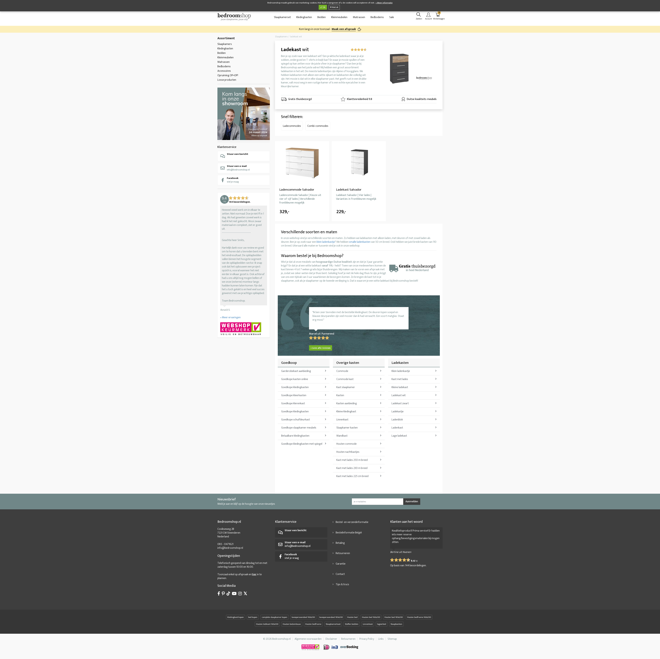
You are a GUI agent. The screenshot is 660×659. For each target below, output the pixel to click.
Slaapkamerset (282, 17)
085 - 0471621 (225, 544)
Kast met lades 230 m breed (351, 468)
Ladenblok (397, 419)
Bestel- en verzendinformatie (352, 522)
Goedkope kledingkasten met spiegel (301, 444)
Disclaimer (331, 639)
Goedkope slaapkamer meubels (298, 427)
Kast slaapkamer (345, 387)
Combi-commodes (317, 126)
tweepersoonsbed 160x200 (303, 617)
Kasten (340, 395)
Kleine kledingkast (346, 411)
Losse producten (226, 80)
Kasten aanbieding (346, 403)
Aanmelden (411, 501)
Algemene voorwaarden (308, 639)
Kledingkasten (304, 17)
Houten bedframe (313, 624)
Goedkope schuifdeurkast (295, 419)
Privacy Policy (366, 639)
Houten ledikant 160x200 (267, 624)
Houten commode (346, 444)
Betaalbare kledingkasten (295, 435)
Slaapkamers (224, 44)
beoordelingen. (415, 565)
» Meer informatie (384, 3)
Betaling (340, 543)
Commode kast (345, 379)
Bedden (321, 17)
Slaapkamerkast (333, 624)
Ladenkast (397, 427)
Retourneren (343, 553)
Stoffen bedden (351, 624)
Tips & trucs (342, 584)
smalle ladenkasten (359, 242)
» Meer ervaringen (230, 317)
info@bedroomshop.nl (238, 168)
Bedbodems (377, 17)
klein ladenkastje (326, 242)
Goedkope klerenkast (293, 403)
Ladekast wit (399, 395)
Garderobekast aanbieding (296, 371)
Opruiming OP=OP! (227, 75)
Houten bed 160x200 (371, 617)
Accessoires (224, 71)
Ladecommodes (292, 126)
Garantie (340, 563)
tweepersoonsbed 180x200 (331, 617)
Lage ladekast (399, 435)
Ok (323, 7)
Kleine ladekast (400, 387)
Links (381, 639)
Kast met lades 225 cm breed (352, 476)
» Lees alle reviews (321, 348)
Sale (391, 17)
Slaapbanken (396, 624)
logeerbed (381, 624)
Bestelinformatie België (349, 532)
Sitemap (392, 639)
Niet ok (335, 7)
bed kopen (252, 617)
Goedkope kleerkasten (293, 395)
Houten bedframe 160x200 (419, 617)
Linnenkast (342, 419)
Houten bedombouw (292, 624)
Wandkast (342, 435)
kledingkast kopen (235, 617)
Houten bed (352, 617)
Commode (342, 371)
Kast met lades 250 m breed (352, 460)
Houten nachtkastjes (347, 452)
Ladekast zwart (400, 403)
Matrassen (359, 17)
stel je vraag (233, 180)
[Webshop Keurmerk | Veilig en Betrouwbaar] (243, 329)
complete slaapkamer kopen (274, 617)
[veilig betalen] (341, 647)
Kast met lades (400, 379)
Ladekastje (398, 411)
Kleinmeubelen (339, 17)
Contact (340, 574)
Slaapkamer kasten (347, 427)
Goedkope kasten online (294, 379)
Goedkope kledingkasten (295, 387)
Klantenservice (226, 147)
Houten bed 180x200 (393, 617)
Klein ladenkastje (401, 371)
